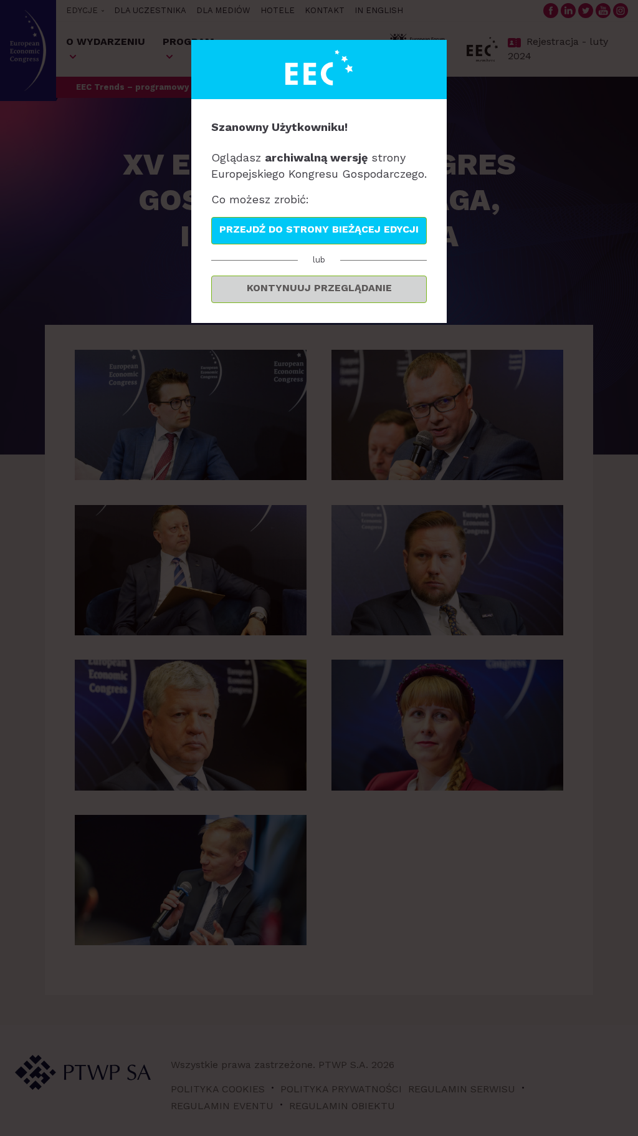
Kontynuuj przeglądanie (319, 288)
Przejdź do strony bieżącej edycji (319, 229)
